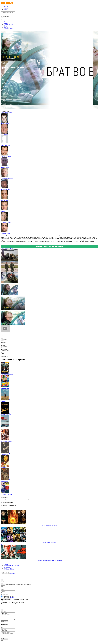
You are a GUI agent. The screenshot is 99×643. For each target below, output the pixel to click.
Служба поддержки (9, 569)
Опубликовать (4, 621)
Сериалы (6, 8)
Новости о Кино (8, 568)
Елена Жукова (4, 96)
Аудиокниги (7, 567)
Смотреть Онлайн (8, 28)
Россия (2, 76)
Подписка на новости (8, 596)
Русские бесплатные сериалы (11, 565)
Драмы (2, 79)
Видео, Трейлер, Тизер (7, 295)
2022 (2, 74)
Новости (6, 9)
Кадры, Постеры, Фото (7, 248)
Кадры (5, 26)
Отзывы (6, 27)
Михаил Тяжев (17, 99)
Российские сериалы (9, 562)
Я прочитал (8, 597)
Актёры (6, 23)
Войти (2, 584)
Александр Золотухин (6, 99)
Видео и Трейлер (8, 24)
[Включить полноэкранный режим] (2, 640)
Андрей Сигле (4, 93)
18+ (2, 90)
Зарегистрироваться (6, 599)
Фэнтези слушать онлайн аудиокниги (49, 246)
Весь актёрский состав (7, 112)
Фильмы (6, 6)
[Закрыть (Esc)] (1, 640)
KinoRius (12, 573)
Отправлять (4, 602)
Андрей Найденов (5, 101)
